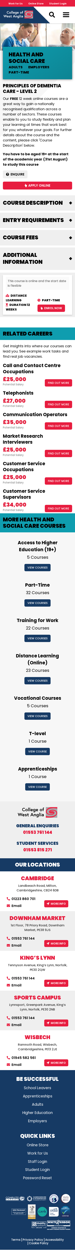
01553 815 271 (37, 850)
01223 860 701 (23, 898)
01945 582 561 (24, 1057)
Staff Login (37, 1161)
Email (17, 905)
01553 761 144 (37, 832)
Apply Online (39, 185)
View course (37, 751)
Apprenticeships (37, 1096)
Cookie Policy (38, 1243)
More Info (58, 904)
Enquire (17, 174)
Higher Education (37, 1112)
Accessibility (54, 1240)
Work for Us (15, 3)
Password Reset (37, 1178)
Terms (16, 1240)
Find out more (58, 383)
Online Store (35, 3)
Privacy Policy (33, 1240)
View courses (38, 567)
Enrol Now (53, 308)
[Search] (52, 15)
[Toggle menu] (66, 15)
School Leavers (37, 1088)
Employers (37, 1121)
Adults (37, 1104)
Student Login (58, 3)
